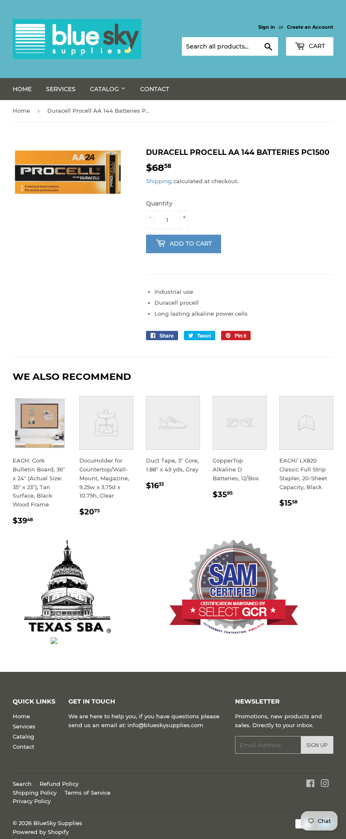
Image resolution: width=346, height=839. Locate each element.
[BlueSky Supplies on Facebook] (310, 784)
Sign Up (317, 745)
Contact (154, 89)
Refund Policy (59, 783)
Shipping (159, 181)
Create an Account (310, 27)
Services (61, 89)
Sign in (266, 27)
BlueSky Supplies (57, 823)
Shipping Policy (35, 792)
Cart (316, 46)
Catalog (105, 89)
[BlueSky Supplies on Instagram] (325, 784)
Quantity (159, 203)
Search (22, 783)
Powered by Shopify (41, 831)
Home (22, 89)
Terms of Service (88, 792)
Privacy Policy (32, 801)
